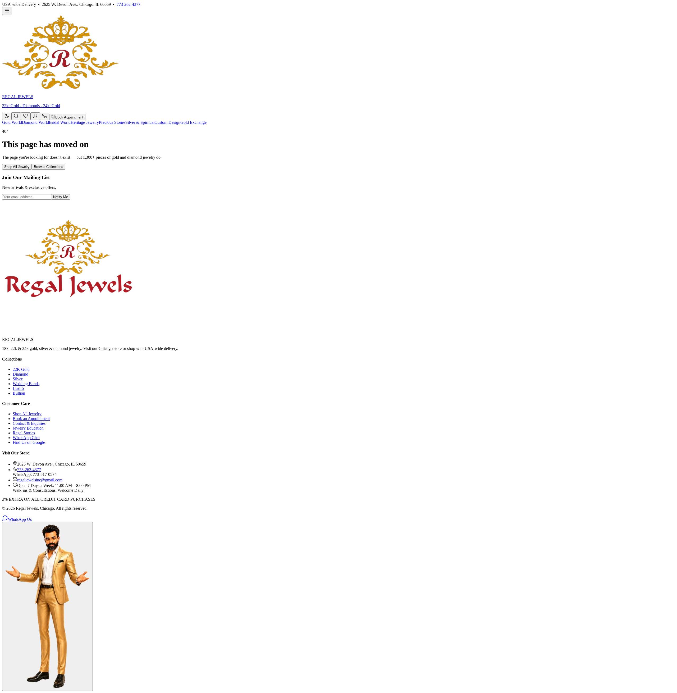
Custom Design (167, 122)
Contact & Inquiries (29, 423)
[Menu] (7, 11)
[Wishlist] (25, 117)
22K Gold (21, 369)
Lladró (18, 388)
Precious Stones (112, 122)
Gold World (12, 122)
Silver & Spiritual (139, 122)
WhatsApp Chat (26, 437)
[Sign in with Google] (35, 116)
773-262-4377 (128, 4)
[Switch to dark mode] (6, 116)
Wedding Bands (26, 383)
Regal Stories (24, 433)
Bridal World (60, 122)
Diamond (20, 374)
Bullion (19, 393)
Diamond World (35, 122)
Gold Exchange (193, 122)
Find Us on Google (29, 442)
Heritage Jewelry (85, 122)
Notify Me (60, 197)
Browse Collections (48, 167)
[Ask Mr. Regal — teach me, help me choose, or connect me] (47, 606)
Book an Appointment (31, 418)
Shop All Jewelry (17, 167)
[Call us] (44, 117)
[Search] (16, 116)
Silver (17, 379)
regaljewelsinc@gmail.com (39, 480)
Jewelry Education (28, 428)
